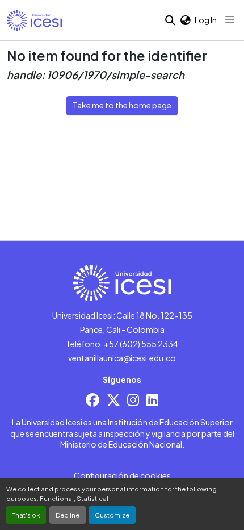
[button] (34, 20)
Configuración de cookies (122, 475)
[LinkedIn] (152, 400)
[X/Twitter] (113, 400)
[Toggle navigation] (229, 20)
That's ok (26, 515)
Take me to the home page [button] (122, 105)
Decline (67, 515)
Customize (112, 515)
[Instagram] (133, 400)
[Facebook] (92, 400)
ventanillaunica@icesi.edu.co (122, 358)
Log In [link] (206, 20)
